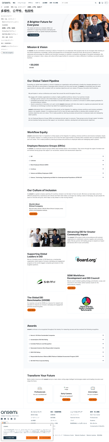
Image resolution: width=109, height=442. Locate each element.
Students (92, 420)
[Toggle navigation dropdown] (11, 16)
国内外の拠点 (34, 414)
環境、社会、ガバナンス (7, 19)
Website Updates (91, 435)
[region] (27, 432)
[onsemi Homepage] (6, 2)
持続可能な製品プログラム (9, 34)
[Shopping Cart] (103, 3)
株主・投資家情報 (6, 43)
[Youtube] (5, 419)
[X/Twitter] (8, 419)
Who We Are (93, 423)
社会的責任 (5, 25)
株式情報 (53, 417)
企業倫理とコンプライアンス (9, 46)
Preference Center (69, 435)
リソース (53, 429)
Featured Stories (75, 417)
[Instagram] (15, 419)
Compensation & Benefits (97, 426)
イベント (3, 49)
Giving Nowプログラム (8, 31)
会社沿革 (33, 423)
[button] (96, 2)
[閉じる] (50, 425)
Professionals (94, 417)
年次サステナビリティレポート (10, 22)
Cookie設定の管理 (10, 437)
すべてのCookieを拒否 (32, 437)
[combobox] (77, 2)
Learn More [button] (33, 214)
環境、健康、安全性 (7, 37)
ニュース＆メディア (6, 40)
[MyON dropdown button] (100, 3)
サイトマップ (58, 435)
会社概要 (33, 420)
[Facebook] (12, 419)
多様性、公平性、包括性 (8, 28)
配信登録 (99, 435)
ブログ (72, 420)
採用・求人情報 (94, 412)
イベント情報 (54, 423)
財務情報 (53, 414)
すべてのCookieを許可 (45, 437)
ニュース (53, 426)
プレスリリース (74, 414)
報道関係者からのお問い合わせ (78, 423)
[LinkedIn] (2, 419)
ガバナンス (54, 420)
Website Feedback (80, 435)
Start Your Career (95, 414)
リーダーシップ (35, 417)
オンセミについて (6, 16)
